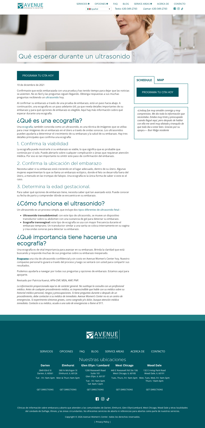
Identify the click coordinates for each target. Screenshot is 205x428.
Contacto (179, 3)
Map (160, 80)
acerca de (163, 3)
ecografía (27, 126)
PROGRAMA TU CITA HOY (38, 75)
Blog (126, 3)
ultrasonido (52, 97)
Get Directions (45, 389)
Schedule (144, 80)
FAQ (115, 3)
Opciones (100, 3)
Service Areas (142, 3)
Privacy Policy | (103, 421)
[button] (99, 9)
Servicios (82, 3)
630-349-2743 (130, 8)
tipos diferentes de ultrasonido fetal (98, 209)
